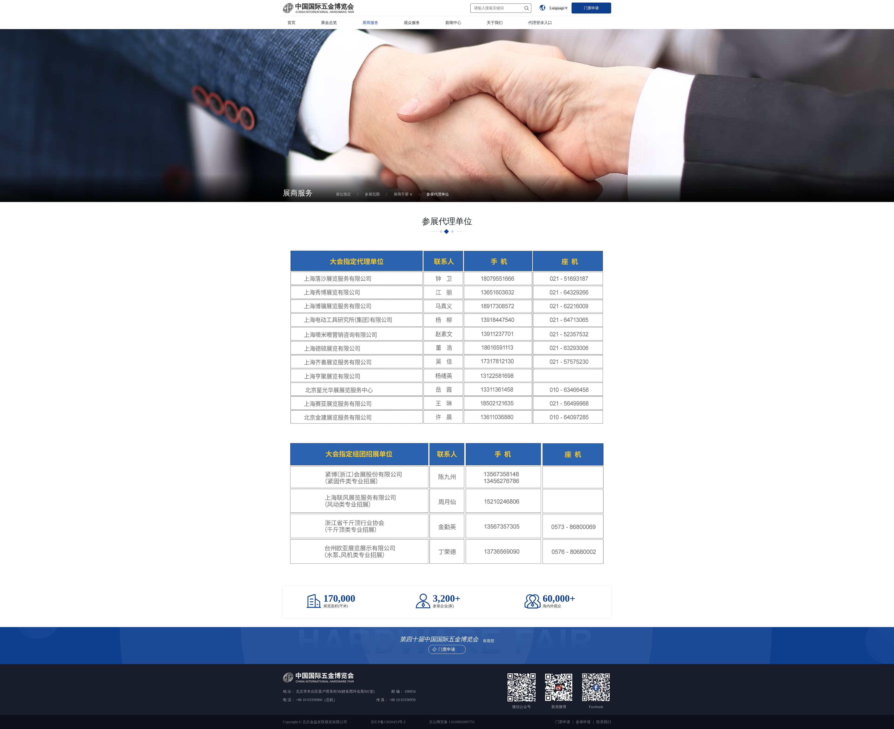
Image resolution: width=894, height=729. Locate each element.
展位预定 (343, 194)
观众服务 (412, 22)
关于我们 (495, 22)
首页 (291, 22)
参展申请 (583, 722)
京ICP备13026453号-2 (388, 722)
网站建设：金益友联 (515, 722)
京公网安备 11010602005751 (452, 722)
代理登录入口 (540, 22)
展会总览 (329, 22)
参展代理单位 (438, 194)
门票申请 (591, 8)
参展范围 (372, 194)
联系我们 (603, 722)
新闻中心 (453, 22)
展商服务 (370, 22)
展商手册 (401, 194)
